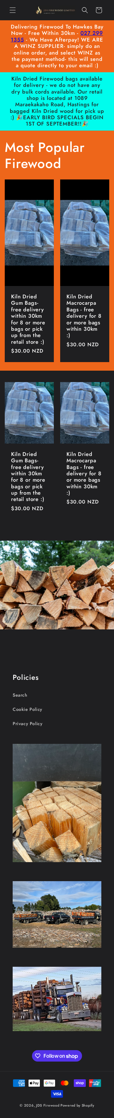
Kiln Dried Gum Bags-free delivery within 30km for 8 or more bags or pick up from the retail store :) (28, 319)
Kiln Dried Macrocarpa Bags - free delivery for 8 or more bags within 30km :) (84, 316)
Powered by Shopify (77, 1105)
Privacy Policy (27, 723)
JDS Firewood (47, 1105)
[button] (13, 10)
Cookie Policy (27, 709)
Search (20, 695)
